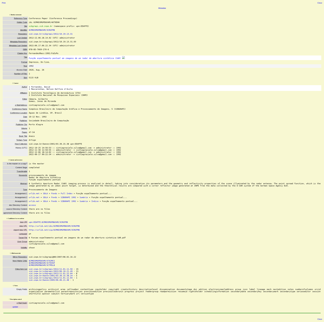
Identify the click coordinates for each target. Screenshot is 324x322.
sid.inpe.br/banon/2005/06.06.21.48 (49, 280)
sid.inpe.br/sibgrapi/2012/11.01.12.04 (51, 278)
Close (319, 3)
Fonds (54, 193)
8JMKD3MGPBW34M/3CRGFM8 (42, 30)
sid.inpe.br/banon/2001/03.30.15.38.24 (51, 276)
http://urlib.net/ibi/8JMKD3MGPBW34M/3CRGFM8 (54, 226)
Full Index (67, 193)
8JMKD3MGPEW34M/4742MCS (42, 261)
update (15, 307)
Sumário (84, 197)
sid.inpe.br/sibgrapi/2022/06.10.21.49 (51, 271)
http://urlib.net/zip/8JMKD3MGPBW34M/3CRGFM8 (54, 230)
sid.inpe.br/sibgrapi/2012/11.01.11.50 (51, 269)
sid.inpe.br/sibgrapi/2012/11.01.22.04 (51, 273)
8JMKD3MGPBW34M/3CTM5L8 (42, 265)
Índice (95, 201)
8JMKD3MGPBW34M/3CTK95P (42, 263)
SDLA (45, 193)
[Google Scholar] (123, 58)
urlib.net (34, 193)
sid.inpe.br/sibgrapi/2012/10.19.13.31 (51, 34)
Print (4, 3)
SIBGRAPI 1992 (68, 197)
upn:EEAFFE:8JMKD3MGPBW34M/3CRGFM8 (48, 222)
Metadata (162, 8)
